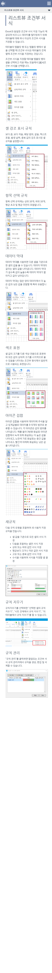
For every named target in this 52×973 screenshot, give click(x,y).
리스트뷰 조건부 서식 (14, 10)
